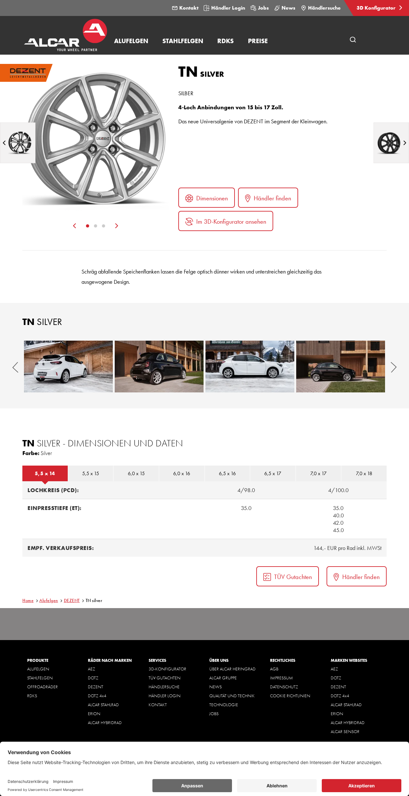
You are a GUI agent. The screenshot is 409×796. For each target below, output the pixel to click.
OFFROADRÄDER (42, 687)
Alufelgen (48, 600)
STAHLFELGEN (40, 678)
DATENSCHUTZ (284, 687)
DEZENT (72, 600)
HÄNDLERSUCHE (164, 687)
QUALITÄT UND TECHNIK (232, 696)
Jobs (263, 7)
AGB (274, 669)
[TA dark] (17, 142)
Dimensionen (212, 198)
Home (28, 600)
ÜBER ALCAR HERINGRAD (232, 669)
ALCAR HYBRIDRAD (105, 722)
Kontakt (188, 7)
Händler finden (272, 198)
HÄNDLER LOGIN (165, 696)
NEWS (215, 687)
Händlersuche (324, 7)
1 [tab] (87, 226)
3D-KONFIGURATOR (167, 669)
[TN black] (391, 142)
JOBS (214, 713)
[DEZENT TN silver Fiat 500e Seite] (340, 366)
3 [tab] (103, 226)
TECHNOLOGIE (223, 704)
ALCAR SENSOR (345, 731)
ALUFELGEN (38, 669)
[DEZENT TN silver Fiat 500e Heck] (159, 366)
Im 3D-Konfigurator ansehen (231, 221)
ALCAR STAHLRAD (103, 704)
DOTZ (93, 678)
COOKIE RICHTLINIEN (290, 696)
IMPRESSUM (281, 678)
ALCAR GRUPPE (223, 678)
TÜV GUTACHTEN (165, 678)
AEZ (91, 669)
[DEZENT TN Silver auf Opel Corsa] (68, 366)
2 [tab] (95, 226)
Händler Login (228, 7)
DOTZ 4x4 (97, 696)
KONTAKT (158, 704)
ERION (94, 713)
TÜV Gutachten (293, 577)
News (288, 7)
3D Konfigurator (377, 7)
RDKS (32, 696)
